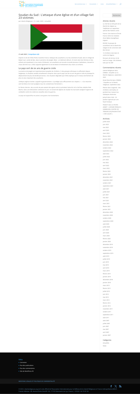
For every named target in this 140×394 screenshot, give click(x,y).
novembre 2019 (108, 247)
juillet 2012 (106, 291)
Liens (102, 4)
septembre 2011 (108, 315)
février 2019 (106, 274)
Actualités (48, 21)
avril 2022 (106, 165)
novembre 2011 (108, 309)
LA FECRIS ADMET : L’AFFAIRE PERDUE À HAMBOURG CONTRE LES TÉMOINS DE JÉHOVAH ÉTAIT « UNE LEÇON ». (112, 109)
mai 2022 (106, 162)
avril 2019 (106, 268)
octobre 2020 (107, 218)
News (104, 346)
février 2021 (106, 206)
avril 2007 (106, 332)
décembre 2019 (108, 244)
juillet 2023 (106, 121)
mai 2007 (106, 329)
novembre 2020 (108, 215)
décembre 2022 (108, 142)
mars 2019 (106, 271)
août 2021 (106, 189)
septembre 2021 (108, 186)
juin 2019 (106, 262)
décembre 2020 (108, 212)
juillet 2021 (106, 192)
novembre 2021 (108, 180)
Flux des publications (26, 365)
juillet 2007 (106, 323)
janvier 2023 (107, 139)
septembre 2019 (108, 253)
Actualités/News (111, 4)
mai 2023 (106, 127)
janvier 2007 (107, 335)
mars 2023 (106, 133)
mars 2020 (106, 236)
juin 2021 (106, 195)
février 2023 (106, 136)
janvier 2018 (107, 282)
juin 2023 (106, 124)
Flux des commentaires (27, 368)
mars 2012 (106, 300)
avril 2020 (106, 233)
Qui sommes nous (80, 4)
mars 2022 (106, 168)
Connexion (23, 362)
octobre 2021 (107, 183)
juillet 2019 (106, 259)
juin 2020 (106, 230)
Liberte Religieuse (27, 21)
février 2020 (106, 239)
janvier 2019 (107, 277)
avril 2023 (106, 130)
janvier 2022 (107, 174)
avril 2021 (106, 200)
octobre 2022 (107, 148)
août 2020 (106, 224)
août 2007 (106, 320)
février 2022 (106, 171)
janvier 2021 (107, 209)
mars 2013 (106, 285)
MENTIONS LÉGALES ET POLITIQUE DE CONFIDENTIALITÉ (37, 381)
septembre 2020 (108, 221)
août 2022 (106, 154)
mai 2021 (106, 197)
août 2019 (106, 256)
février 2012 (106, 303)
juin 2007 (106, 326)
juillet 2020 (106, 227)
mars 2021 (106, 203)
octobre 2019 (107, 250)
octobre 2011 (107, 312)
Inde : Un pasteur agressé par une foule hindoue (111, 99)
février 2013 (106, 288)
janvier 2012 (107, 306)
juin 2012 (106, 294)
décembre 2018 (108, 279)
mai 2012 (106, 297)
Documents (93, 4)
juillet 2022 (106, 157)
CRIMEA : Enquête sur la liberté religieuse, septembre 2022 (112, 75)
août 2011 (106, 317)
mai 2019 (106, 265)
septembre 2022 (108, 151)
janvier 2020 (107, 241)
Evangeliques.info (33, 54)
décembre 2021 (108, 177)
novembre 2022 (108, 145)
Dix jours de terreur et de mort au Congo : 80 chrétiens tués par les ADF (112, 60)
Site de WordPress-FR (27, 371)
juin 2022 (106, 159)
